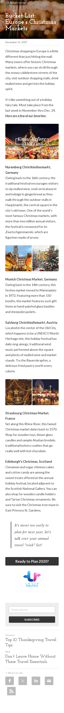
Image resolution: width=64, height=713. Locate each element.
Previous (10, 635)
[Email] (49, 681)
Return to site (18, 2)
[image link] (32, 579)
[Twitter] (22, 681)
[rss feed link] (11, 691)
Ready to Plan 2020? (32, 561)
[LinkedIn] (36, 681)
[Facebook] (9, 681)
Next (7, 651)
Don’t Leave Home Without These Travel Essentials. (30, 659)
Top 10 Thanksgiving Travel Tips (30, 642)
